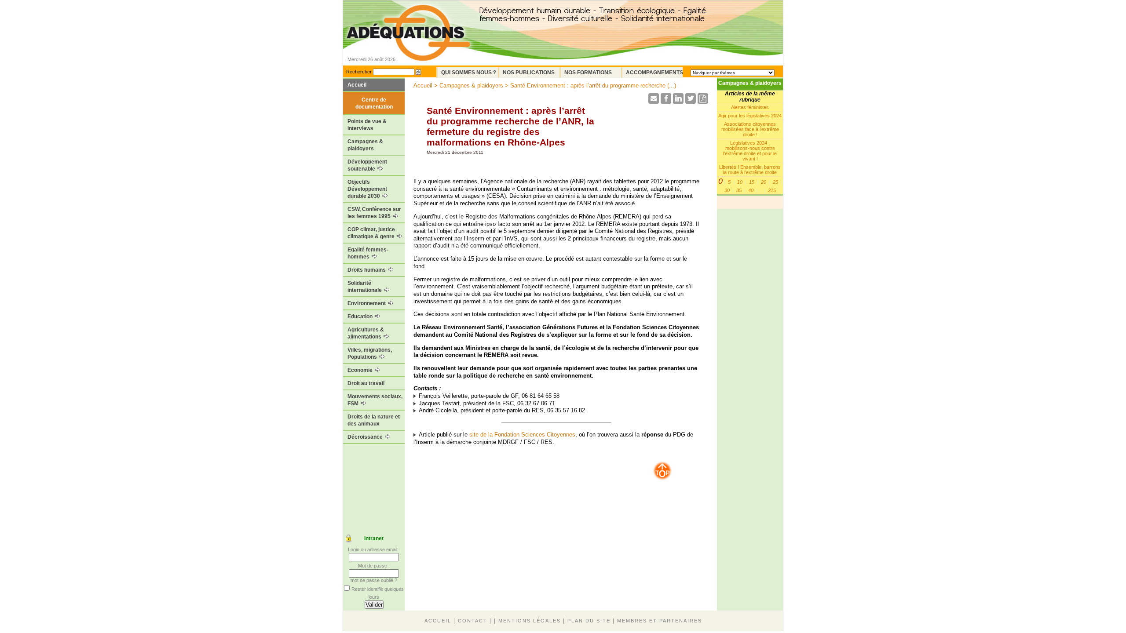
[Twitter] (690, 101)
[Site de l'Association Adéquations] (408, 45)
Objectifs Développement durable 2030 (367, 189)
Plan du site (589, 620)
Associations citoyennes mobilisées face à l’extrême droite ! (750, 129)
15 (751, 182)
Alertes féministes (750, 107)
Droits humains (367, 270)
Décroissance (365, 437)
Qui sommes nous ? (468, 72)
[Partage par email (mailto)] (653, 101)
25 (775, 182)
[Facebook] (666, 101)
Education (360, 316)
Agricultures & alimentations (365, 333)
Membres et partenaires (659, 620)
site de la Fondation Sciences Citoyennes (522, 434)
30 (727, 190)
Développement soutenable (367, 165)
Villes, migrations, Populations (369, 353)
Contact (472, 620)
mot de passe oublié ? (374, 580)
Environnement (367, 303)
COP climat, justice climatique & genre (371, 233)
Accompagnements (654, 72)
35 (739, 190)
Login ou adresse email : (374, 549)
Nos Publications (529, 72)
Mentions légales (529, 620)
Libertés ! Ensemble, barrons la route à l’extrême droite (750, 169)
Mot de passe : (374, 565)
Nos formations (588, 72)
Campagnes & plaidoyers (365, 145)
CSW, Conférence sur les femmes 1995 (374, 212)
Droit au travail (365, 383)
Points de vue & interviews (367, 124)
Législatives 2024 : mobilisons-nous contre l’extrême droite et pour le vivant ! (750, 150)
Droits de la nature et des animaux (373, 420)
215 (772, 190)
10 (739, 182)
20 (763, 182)
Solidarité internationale (365, 286)
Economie (360, 370)
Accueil (356, 85)
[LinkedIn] (678, 101)
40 (750, 190)
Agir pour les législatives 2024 (750, 115)
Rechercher (359, 71)
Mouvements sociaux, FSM (374, 400)
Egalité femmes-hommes (367, 253)
